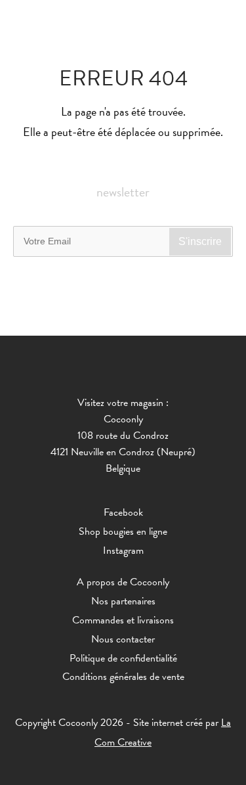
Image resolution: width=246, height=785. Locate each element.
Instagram (123, 550)
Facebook (123, 512)
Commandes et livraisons (123, 620)
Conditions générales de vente (123, 676)
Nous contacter (123, 639)
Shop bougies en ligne (123, 531)
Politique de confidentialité (123, 658)
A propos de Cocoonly (123, 582)
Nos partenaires (123, 601)
